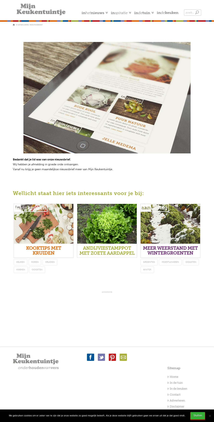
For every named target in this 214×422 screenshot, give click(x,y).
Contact (175, 394)
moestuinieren (170, 262)
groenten (149, 262)
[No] (209, 415)
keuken (20, 262)
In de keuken (178, 388)
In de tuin (176, 382)
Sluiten (197, 415)
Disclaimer (177, 406)
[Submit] (197, 12)
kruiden (50, 262)
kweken (20, 269)
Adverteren (177, 400)
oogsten (37, 269)
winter (147, 269)
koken (35, 262)
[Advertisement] (107, 316)
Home (174, 376)
